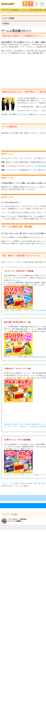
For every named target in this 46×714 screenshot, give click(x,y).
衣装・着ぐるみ (39, 483)
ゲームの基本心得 (10, 127)
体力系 (37, 166)
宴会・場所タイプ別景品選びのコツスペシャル (21, 256)
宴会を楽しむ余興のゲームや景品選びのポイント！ (23, 36)
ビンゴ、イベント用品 (10, 483)
